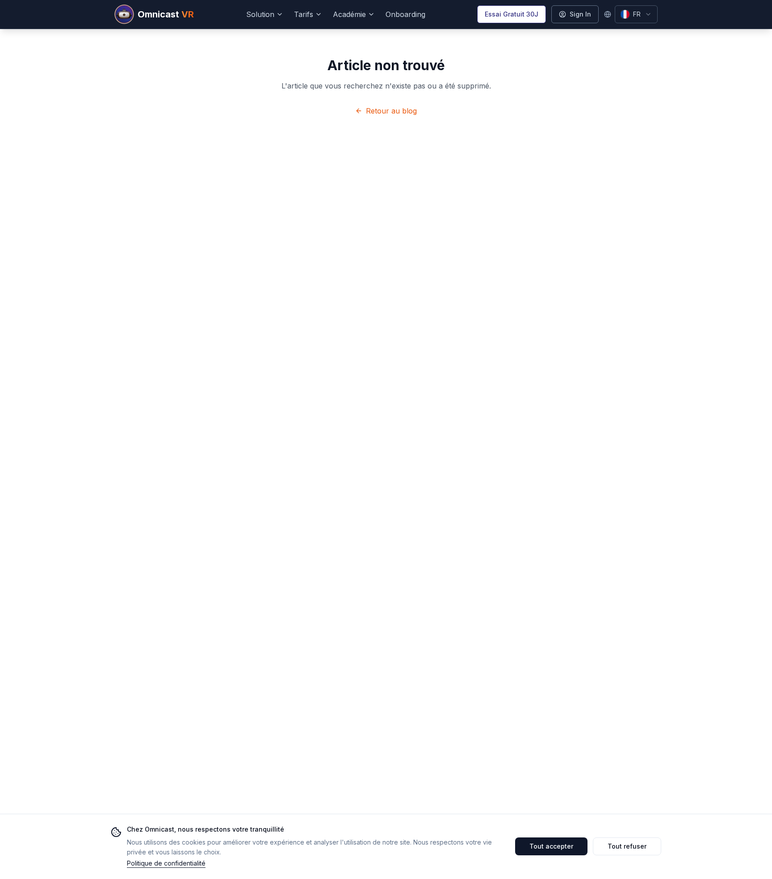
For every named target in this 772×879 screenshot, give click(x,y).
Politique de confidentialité (166, 863)
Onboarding (405, 14)
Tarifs (303, 14)
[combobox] (636, 14)
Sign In (580, 14)
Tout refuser (627, 846)
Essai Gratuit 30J (511, 14)
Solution (260, 14)
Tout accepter (551, 846)
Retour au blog (391, 110)
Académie (349, 14)
